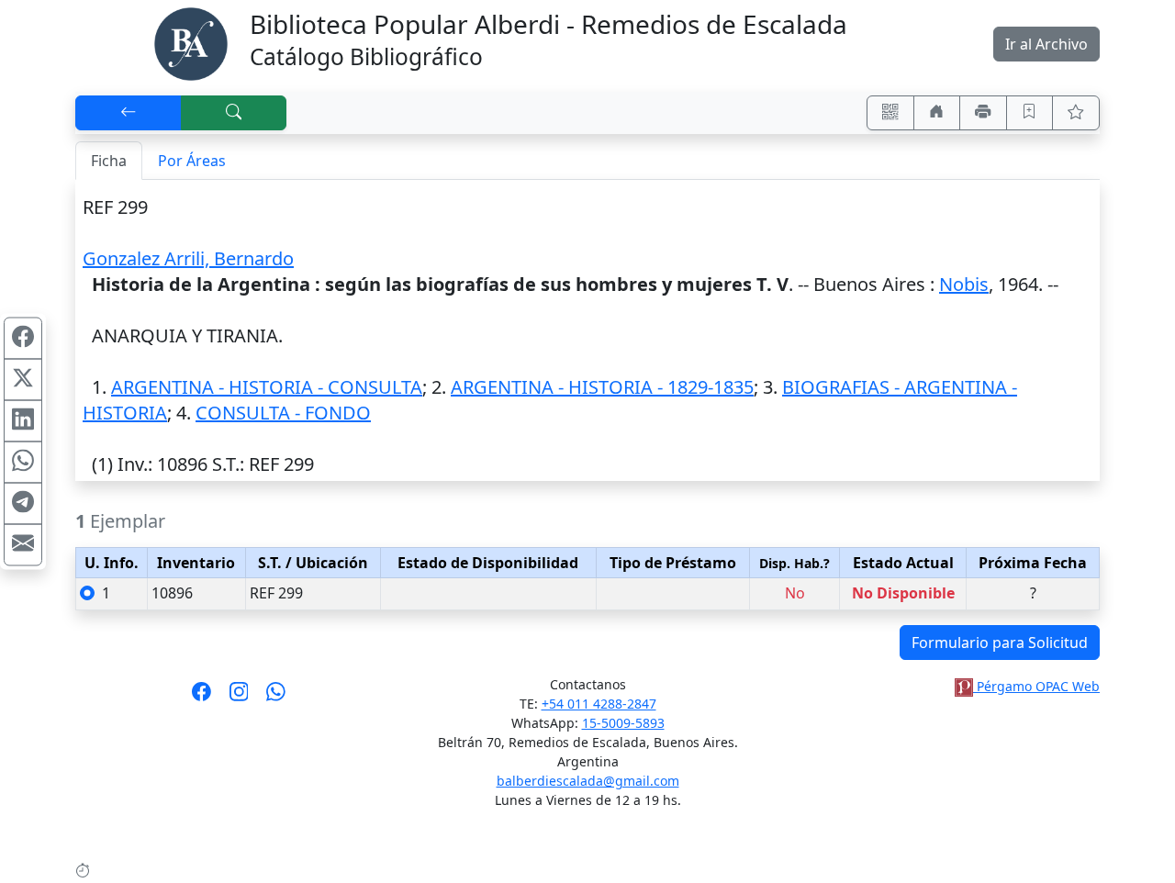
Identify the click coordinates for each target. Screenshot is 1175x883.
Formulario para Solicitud (1000, 642)
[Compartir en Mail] (23, 545)
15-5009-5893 (623, 723)
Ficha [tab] (109, 161)
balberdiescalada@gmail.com (588, 780)
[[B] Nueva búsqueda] (234, 112)
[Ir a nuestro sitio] (937, 112)
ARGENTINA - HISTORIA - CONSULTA (266, 386)
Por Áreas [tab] (192, 161)
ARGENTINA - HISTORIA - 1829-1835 (602, 386)
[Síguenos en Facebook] (201, 697)
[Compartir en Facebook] (23, 339)
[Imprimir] (983, 112)
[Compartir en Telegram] (23, 504)
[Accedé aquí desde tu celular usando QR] (890, 112)
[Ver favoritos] (1076, 112)
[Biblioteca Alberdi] (191, 42)
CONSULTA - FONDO (283, 412)
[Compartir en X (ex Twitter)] (23, 380)
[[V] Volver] (128, 112)
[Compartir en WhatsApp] (23, 463)
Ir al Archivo (1046, 44)
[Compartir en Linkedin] (23, 421)
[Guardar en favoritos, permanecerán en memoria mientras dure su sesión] (1030, 112)
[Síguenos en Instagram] (239, 697)
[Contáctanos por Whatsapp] (276, 697)
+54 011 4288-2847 (599, 703)
